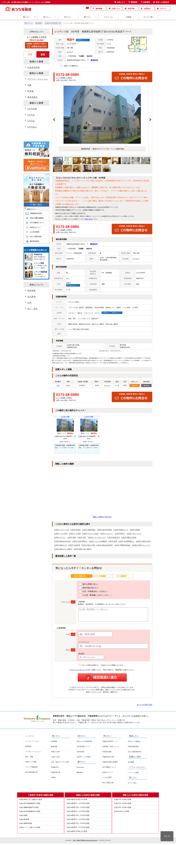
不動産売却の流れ (108, 757)
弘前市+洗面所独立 (88, 530)
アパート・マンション (37, 79)
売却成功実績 (106, 752)
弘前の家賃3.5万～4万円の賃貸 (78, 807)
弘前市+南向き (120, 534)
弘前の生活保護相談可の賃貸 (29, 811)
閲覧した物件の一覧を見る (102, 517)
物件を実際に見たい (90, 584)
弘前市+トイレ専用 (60, 534)
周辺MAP (94, 60)
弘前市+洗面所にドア (120, 530)
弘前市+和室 (112, 541)
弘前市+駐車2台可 (113, 537)
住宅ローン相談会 (134, 741)
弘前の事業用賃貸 (25, 823)
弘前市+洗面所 (135, 530)
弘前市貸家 (80, 752)
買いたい (26, 17)
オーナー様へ (148, 17)
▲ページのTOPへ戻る (144, 705)
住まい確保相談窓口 (135, 752)
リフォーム (108, 17)
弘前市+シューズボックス (97, 537)
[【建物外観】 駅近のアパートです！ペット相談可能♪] (102, 143)
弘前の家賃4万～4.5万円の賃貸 (78, 811)
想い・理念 (32, 309)
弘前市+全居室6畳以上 (126, 541)
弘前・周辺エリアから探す (60, 762)
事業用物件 (32, 97)
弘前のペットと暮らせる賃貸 (29, 827)
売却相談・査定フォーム (110, 746)
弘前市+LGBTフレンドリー (141, 545)
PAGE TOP (167, 836)
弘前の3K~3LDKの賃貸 (122, 807)
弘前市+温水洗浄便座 (104, 530)
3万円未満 (32, 109)
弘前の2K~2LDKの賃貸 (122, 803)
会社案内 (31, 297)
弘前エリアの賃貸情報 (84, 741)
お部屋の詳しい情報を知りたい (112, 312)
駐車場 (30, 91)
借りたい (47, 17)
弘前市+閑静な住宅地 (128, 537)
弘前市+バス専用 (75, 534)
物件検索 (99, 9)
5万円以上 (32, 127)
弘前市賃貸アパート (83, 746)
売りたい (67, 17)
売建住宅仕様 (55, 772)
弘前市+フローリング (134, 534)
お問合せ (147, 9)
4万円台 (31, 121)
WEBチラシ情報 (30, 762)
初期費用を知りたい (82, 40)
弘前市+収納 (71, 537)
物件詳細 (146, 385)
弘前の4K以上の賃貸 (121, 811)
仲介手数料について (109, 767)
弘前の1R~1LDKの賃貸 (122, 799)
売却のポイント (107, 772)
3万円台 (31, 115)
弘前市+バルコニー (106, 534)
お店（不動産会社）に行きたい (95, 591)
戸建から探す (55, 752)
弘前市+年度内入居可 (143, 541)
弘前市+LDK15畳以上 (79, 541)
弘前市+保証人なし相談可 (63, 549)
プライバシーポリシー (78, 670)
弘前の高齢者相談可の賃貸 (29, 807)
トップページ (30, 736)
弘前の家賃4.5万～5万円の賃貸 (78, 815)
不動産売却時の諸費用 (110, 762)
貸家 (29, 85)
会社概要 (131, 762)
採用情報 (31, 290)
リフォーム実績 (133, 772)
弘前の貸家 (23, 815)
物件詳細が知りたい (90, 588)
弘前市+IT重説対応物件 (122, 545)
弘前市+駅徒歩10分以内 (62, 541)
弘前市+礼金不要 (74, 545)
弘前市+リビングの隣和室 (98, 541)
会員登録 (54, 741)
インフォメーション (32, 741)
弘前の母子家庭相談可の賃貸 (29, 803)
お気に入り (116, 9)
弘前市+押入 (82, 537)
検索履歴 (146, 2)
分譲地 (128, 17)
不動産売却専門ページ (110, 741)
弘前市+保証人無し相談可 (82, 549)
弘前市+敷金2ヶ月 (60, 545)
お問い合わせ (89, 219)
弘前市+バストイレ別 (61, 530)
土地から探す (55, 757)
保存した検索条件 (162, 2)
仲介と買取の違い (108, 783)
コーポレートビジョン (33, 751)
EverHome (80, 767)
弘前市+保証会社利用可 (104, 545)
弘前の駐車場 (24, 819)
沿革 (29, 303)
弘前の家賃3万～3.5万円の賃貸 (78, 803)
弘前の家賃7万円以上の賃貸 (77, 831)
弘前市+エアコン (60, 537)
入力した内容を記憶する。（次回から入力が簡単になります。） (103, 665)
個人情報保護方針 (31, 772)
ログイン (163, 9)
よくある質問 (106, 777)
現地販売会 (55, 767)
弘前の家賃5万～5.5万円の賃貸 (78, 819)
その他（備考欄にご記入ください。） (97, 595)
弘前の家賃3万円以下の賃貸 (77, 799)
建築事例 (80, 772)
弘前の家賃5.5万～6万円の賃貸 (78, 823)
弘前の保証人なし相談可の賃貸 (30, 799)
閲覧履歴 (134, 2)
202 (58, 385)
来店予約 (131, 9)
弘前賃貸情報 (33, 67)
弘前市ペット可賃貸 (83, 757)
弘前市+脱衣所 (75, 530)
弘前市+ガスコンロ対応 (90, 534)
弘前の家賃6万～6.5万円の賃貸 (78, 827)
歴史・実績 (29, 757)
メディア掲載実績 (31, 767)
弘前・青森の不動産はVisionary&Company (85, 840)
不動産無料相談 (133, 746)
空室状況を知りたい (73, 285)
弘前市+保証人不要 (88, 545)
